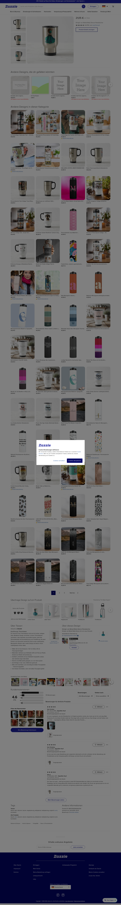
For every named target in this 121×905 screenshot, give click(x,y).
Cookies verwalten (59, 461)
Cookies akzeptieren (74, 461)
